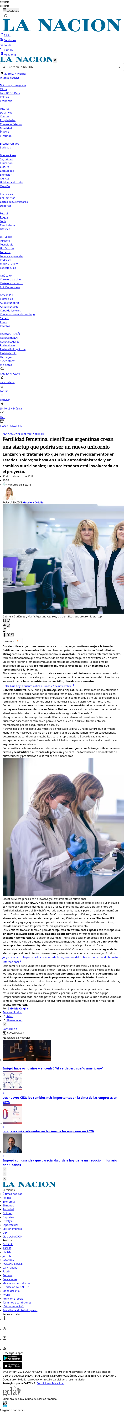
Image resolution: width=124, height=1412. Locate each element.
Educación (6, 163)
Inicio (7, 35)
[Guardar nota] (4, 620)
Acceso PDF (7, 295)
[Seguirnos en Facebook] (4, 1319)
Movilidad (6, 128)
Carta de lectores (10, 310)
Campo (4, 116)
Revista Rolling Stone (13, 349)
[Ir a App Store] (12, 1368)
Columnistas (7, 198)
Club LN (8, 50)
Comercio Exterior (11, 124)
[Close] (4, 1169)
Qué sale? (6, 275)
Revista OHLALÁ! (10, 334)
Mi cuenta (10, 55)
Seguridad (6, 159)
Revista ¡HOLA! (9, 337)
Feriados (5, 252)
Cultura (4, 167)
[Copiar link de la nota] (4, 630)
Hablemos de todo (11, 182)
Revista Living (8, 345)
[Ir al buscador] (6, 16)
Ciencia (4, 178)
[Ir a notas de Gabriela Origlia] (62, 494)
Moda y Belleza (9, 264)
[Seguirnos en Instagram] (4, 1339)
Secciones (10, 40)
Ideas (3, 322)
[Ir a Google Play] (12, 1360)
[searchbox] (61, 67)
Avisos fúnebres (10, 303)
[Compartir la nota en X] (8, 635)
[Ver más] (4, 1024)
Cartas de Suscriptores (14, 202)
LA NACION (10, 434)
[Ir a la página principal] (62, 30)
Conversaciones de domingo (17, 314)
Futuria (4, 108)
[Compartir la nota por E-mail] (12, 635)
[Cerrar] (55, 60)
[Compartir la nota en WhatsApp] (8, 625)
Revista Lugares (9, 341)
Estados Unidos (9, 143)
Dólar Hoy (6, 112)
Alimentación (14, 1020)
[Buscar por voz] (119, 67)
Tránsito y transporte (13, 85)
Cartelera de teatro (11, 283)
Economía (24, 434)
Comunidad (7, 171)
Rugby (4, 217)
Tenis (3, 221)
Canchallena (7, 225)
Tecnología (6, 244)
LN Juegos (6, 237)
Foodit (8, 45)
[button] (62, 242)
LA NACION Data (10, 93)
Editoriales (6, 194)
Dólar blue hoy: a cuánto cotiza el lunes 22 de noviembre (37, 686)
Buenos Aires (8, 155)
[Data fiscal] (5, 1406)
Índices (4, 132)
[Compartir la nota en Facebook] (4, 635)
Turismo (5, 240)
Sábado (4, 318)
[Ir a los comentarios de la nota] (8, 620)
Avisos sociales (9, 306)
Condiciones (44, 1383)
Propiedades (8, 120)
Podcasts (5, 260)
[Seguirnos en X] (4, 1329)
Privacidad (58, 1383)
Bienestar (6, 174)
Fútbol (4, 213)
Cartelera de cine (10, 279)
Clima (3, 89)
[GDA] (12, 1395)
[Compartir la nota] (4, 625)
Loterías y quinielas (11, 256)
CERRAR (4, 2)
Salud (9, 1016)
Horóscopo (7, 248)
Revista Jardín (8, 353)
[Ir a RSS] (4, 1349)
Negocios (37, 434)
